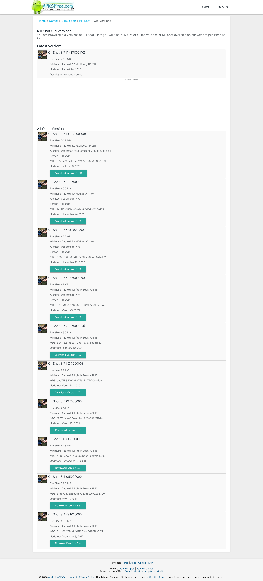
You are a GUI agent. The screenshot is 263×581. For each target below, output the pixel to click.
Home (42, 21)
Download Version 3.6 (68, 467)
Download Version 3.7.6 (68, 268)
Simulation (69, 21)
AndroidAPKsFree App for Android (144, 571)
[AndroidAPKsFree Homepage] (52, 6)
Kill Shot (85, 21)
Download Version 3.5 (68, 505)
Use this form (156, 577)
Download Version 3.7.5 (68, 317)
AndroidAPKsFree (58, 577)
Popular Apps (127, 568)
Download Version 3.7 (68, 430)
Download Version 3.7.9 (68, 221)
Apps (205, 7)
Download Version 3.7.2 (67, 354)
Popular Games (145, 568)
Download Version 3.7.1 (68, 392)
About (73, 577)
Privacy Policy (86, 577)
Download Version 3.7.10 (68, 173)
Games (223, 7)
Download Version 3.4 (68, 543)
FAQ (150, 562)
